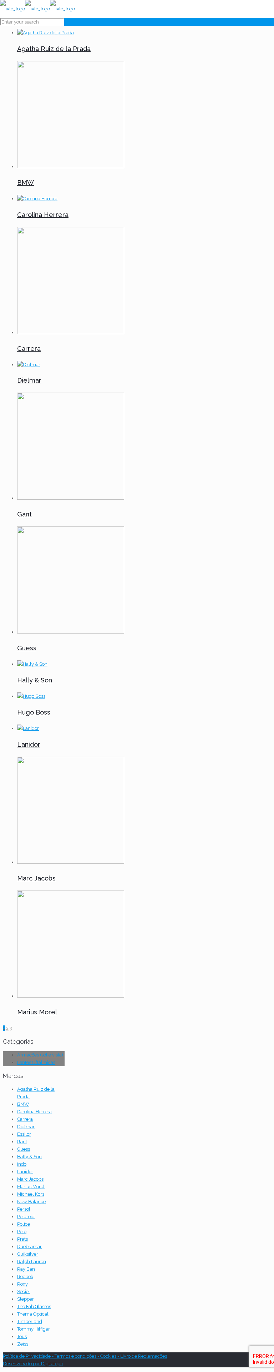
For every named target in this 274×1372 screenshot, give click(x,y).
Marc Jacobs (36, 878)
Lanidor (28, 744)
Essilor (24, 1134)
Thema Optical (33, 1314)
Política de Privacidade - (29, 1356)
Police (23, 1224)
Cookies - (110, 1356)
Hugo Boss (33, 712)
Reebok (25, 1276)
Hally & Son (34, 680)
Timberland (29, 1321)
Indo (21, 1164)
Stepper (25, 1299)
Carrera (29, 348)
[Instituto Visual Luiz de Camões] (37, 8)
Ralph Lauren (31, 1261)
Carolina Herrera (42, 214)
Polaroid (26, 1216)
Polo (21, 1231)
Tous (22, 1336)
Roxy (22, 1284)
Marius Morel (37, 1012)
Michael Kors (30, 1194)
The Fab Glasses (34, 1306)
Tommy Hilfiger (33, 1329)
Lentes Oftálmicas (36, 1062)
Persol (23, 1209)
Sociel (23, 1291)
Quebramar (29, 1246)
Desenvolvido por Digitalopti (33, 1363)
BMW (25, 182)
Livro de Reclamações (143, 1356)
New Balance (31, 1201)
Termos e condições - (77, 1356)
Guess (26, 648)
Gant (24, 514)
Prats (22, 1239)
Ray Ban (26, 1269)
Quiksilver (27, 1254)
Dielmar (29, 380)
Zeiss (22, 1344)
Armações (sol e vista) (40, 1055)
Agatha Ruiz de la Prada (54, 48)
